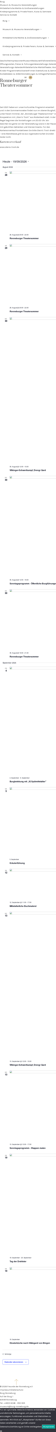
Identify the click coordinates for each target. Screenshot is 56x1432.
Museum (27, 60)
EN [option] (30, 77)
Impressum (5, 1390)
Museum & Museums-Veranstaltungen (18, 5)
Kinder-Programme (9, 70)
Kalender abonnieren (14, 1362)
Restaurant (36, 60)
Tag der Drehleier (18, 1261)
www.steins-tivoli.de (9, 147)
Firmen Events (35, 70)
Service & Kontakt (8, 15)
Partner (50, 74)
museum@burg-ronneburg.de (14, 1406)
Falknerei (46, 60)
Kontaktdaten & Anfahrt (11, 74)
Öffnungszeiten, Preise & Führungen (17, 64)
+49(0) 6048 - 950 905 (14, 1403)
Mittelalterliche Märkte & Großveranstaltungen (22, 8)
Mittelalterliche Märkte (34, 67)
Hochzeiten (23, 70)
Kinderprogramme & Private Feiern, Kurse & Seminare (25, 11)
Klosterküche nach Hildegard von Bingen (30, 1342)
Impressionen (16, 60)
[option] (30, 77)
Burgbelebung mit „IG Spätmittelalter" (28, 781)
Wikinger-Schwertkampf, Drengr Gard (28, 470)
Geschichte (5, 60)
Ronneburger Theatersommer (24, 238)
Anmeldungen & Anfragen (34, 74)
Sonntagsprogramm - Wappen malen (28, 1148)
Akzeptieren (48, 1426)
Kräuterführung (17, 863)
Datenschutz (17, 1390)
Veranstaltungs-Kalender (11, 67)
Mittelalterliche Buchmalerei (23, 906)
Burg (2, 1)
